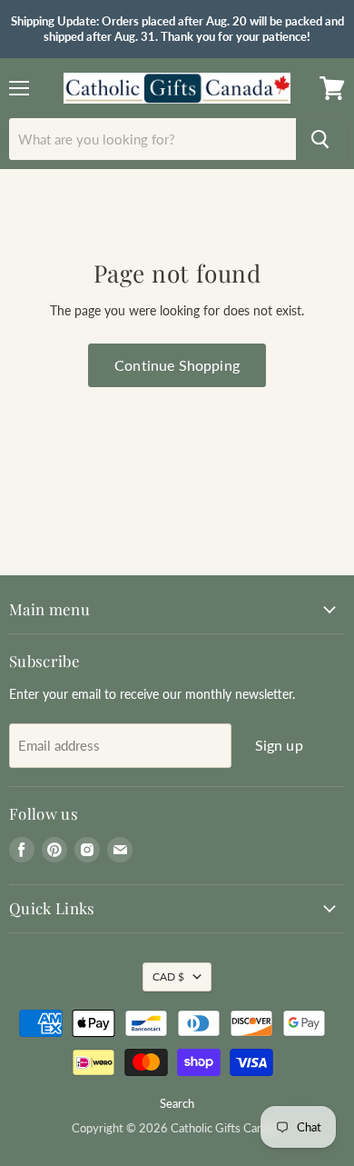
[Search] (320, 139)
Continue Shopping (177, 365)
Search (177, 1103)
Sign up (279, 744)
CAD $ (168, 976)
